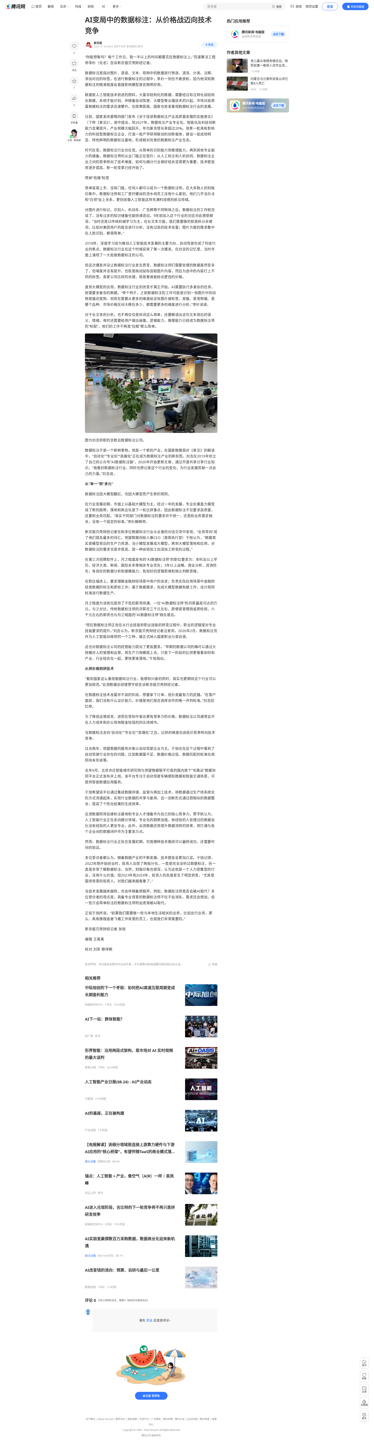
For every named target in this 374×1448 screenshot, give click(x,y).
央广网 (89, 1036)
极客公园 (90, 1067)
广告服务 (156, 1419)
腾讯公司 (146, 1435)
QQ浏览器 (192, 1419)
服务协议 (120, 1419)
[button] (278, 34)
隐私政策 (132, 1419)
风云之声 (90, 1192)
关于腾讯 (90, 1419)
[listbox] (151, 1132)
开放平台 (144, 1419)
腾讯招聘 (168, 1419)
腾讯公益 (179, 1419)
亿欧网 (89, 1098)
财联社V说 (104, 1161)
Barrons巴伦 (106, 1255)
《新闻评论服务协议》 (137, 1300)
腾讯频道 (204, 1419)
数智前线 (90, 1287)
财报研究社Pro (94, 1004)
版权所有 (156, 1435)
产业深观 (90, 1130)
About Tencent (105, 1419)
